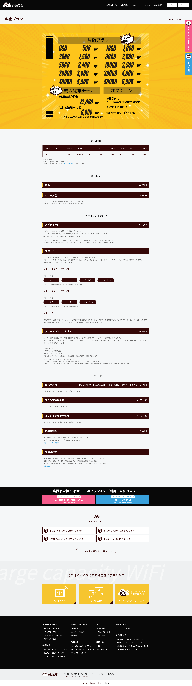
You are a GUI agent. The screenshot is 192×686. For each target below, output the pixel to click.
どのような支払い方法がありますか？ (119, 530)
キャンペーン (146, 5)
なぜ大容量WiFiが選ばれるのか (132, 601)
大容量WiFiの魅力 (112, 5)
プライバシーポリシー (98, 674)
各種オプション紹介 (105, 632)
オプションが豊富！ (51, 639)
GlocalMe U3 (102, 649)
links (107, 683)
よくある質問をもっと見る (96, 551)
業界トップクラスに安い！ (53, 628)
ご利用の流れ (125, 5)
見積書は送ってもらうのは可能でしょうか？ (67, 538)
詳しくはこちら (49, 466)
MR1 (99, 646)
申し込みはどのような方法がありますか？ (67, 530)
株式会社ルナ (78, 676)
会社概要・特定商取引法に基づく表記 (76, 674)
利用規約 (111, 674)
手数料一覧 (102, 635)
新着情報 (46, 645)
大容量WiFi (13, 4)
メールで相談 (188, 66)
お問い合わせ (183, 5)
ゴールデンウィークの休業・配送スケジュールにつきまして (65, 656)
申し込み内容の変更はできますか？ (118, 538)
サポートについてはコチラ (53, 443)
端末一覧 (100, 642)
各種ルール (74, 635)
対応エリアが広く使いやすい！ (55, 635)
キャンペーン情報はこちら (126, 628)
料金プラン (135, 5)
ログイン (171, 5)
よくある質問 (157, 5)
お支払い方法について (78, 632)
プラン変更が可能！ (51, 632)
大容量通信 (74, 642)
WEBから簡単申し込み (188, 38)
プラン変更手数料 (69, 164)
